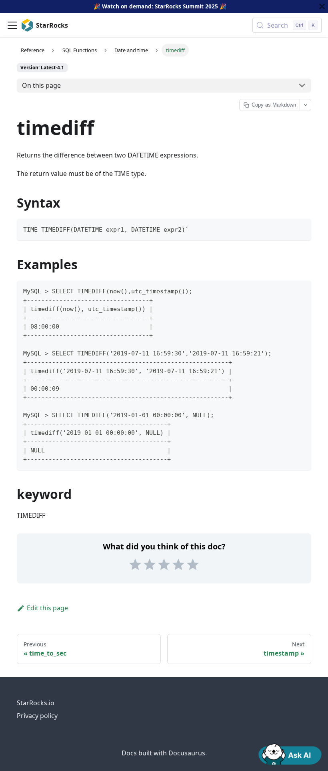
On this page (41, 85)
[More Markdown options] (305, 105)
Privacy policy (37, 715)
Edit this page (47, 607)
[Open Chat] (290, 753)
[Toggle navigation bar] (12, 25)
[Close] (322, 6)
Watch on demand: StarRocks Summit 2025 (160, 6)
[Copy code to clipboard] (301, 228)
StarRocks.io (35, 702)
